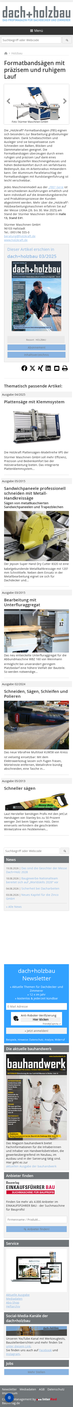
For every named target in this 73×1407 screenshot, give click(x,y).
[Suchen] (67, 40)
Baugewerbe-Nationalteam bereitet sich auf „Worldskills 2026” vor (32, 880)
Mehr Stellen (36, 1372)
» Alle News (14, 907)
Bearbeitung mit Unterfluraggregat (22, 602)
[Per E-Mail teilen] (57, 368)
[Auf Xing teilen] (40, 370)
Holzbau (17, 53)
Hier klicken (41, 1019)
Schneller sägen (19, 788)
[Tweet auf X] (32, 370)
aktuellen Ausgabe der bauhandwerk (31, 1166)
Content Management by (19, 1399)
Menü (38, 30)
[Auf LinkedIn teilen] (49, 370)
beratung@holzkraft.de (19, 236)
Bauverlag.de (11, 1403)
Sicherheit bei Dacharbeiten (32, 888)
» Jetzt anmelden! (36, 1031)
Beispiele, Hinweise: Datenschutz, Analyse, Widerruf (35, 1039)
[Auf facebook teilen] (24, 370)
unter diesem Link (18, 1346)
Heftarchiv (13, 1306)
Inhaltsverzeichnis (36, 355)
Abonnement (36, 347)
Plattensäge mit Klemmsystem (34, 402)
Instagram (13, 1354)
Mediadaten (14, 1299)
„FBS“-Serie (55, 187)
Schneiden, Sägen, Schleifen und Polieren (36, 694)
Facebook (45, 1350)
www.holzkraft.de (16, 240)
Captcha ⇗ (52, 1024)
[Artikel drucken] (65, 368)
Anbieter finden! (38, 1229)
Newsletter (9, 1389)
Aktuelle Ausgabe (18, 1295)
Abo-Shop (12, 1302)
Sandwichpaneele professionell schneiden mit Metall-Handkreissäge (35, 493)
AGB (42, 1389)
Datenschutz (55, 1389)
